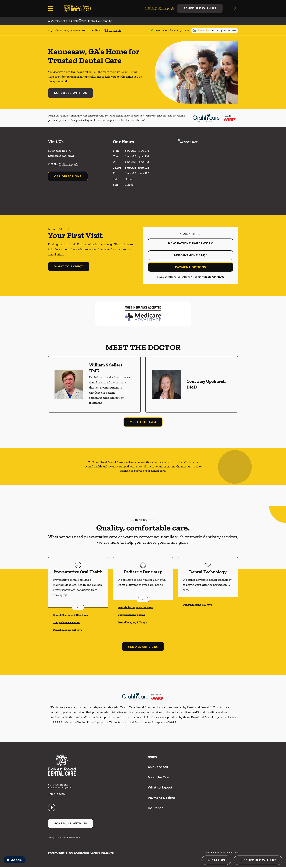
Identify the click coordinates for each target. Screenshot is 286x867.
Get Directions (68, 176)
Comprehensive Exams (66, 622)
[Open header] (51, 8)
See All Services (143, 646)
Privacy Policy (56, 852)
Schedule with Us (200, 8)
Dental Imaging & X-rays (67, 629)
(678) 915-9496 (112, 30)
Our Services (158, 767)
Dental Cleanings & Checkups (70, 615)
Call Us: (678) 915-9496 (159, 8)
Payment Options (190, 267)
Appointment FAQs (190, 255)
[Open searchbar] (234, 8)
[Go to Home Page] (77, 8)
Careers (95, 852)
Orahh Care (108, 852)
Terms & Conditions (77, 852)
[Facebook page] (51, 807)
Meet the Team (143, 422)
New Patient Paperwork (190, 243)
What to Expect (68, 266)
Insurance (155, 808)
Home (152, 756)
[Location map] (208, 171)
